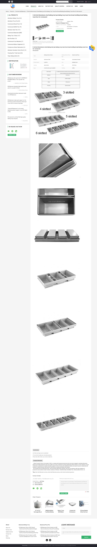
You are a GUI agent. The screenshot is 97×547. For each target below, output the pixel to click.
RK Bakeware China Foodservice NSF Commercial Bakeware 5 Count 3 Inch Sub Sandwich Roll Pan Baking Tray (28, 536)
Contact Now (60, 31)
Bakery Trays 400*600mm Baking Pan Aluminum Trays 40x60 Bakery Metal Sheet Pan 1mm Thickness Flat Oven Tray (61, 511)
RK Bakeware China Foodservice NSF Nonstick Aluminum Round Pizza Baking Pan (50, 528)
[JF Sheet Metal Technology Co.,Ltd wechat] (17, 131)
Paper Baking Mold (12, 56)
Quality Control (59, 6)
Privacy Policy (24, 545)
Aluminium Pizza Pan (13, 21)
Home (27, 6)
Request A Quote (80, 1)
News (76, 6)
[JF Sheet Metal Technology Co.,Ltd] (14, 6)
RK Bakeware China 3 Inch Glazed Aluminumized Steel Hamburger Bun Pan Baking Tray (28, 532)
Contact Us (69, 6)
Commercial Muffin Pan (13, 27)
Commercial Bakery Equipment (15, 44)
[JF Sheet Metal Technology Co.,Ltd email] (9, 131)
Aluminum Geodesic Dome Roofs (16, 50)
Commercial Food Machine (14, 41)
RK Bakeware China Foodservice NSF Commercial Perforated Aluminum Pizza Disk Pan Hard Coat (50, 532)
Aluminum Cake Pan (12, 29)
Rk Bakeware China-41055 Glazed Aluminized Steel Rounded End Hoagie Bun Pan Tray (28, 528)
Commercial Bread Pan (13, 24)
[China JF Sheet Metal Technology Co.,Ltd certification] (12, 66)
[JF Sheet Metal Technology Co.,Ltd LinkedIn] (9, 2)
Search (70, 1)
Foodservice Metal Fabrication (15, 47)
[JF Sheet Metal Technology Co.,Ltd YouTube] (12, 2)
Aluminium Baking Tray (13, 18)
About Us (40, 6)
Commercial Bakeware (20, 11)
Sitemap (8, 538)
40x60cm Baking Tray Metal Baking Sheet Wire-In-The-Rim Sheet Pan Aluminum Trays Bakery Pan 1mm (49, 511)
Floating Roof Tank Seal (14, 53)
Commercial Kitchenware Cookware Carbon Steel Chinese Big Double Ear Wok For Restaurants (72, 511)
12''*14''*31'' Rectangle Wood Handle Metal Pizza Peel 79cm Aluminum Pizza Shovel (38, 511)
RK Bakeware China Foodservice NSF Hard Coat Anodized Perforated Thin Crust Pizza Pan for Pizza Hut (50, 536)
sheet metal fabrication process (54, 472)
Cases (81, 6)
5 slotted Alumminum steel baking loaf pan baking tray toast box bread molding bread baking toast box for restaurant (43, 42)
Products (33, 6)
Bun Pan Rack (11, 38)
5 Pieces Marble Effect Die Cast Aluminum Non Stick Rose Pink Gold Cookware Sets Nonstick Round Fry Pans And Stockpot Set (84, 511)
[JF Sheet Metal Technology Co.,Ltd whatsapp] (13, 131)
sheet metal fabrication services (41, 472)
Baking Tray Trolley (12, 35)
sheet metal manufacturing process (67, 472)
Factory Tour (49, 6)
